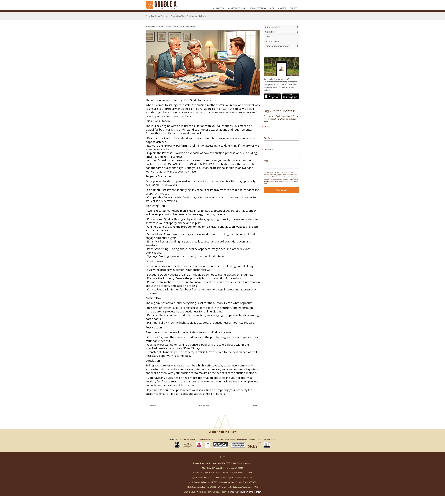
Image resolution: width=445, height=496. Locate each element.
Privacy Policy (270, 439)
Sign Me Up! (281, 190)
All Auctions (218, 8)
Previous (152, 406)
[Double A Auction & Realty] (161, 5)
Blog (272, 8)
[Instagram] (224, 457)
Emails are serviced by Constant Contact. (279, 181)
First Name (268, 138)
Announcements (273, 27)
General (175, 26)
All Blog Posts (204, 406)
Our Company (222, 439)
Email (266, 127)
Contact (282, 8)
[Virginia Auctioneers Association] (187, 445)
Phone (266, 161)
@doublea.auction (244, 463)
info (234, 463)
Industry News (272, 41)
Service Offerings (258, 8)
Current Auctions (187, 439)
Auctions (168, 26)
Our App (293, 8)
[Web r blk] (208, 445)
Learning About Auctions (188, 26)
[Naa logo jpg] (177, 445)
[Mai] (199, 445)
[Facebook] (220, 457)
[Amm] (220, 445)
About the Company (237, 8)
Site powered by (236, 492)
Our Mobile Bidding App (205, 439)
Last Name (268, 149)
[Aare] (238, 445)
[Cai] (267, 445)
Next (255, 406)
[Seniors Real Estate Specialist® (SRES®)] (254, 445)
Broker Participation (238, 439)
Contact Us (252, 439)
